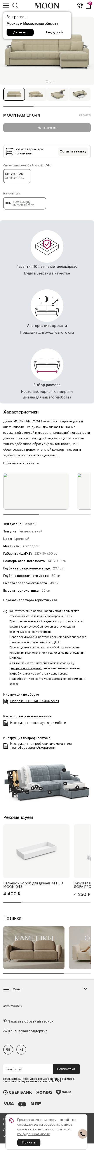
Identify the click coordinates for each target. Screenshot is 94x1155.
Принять (28, 1142)
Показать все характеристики (30, 600)
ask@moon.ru (12, 1005)
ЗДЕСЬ (56, 642)
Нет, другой (54, 32)
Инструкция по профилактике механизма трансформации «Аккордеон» (41, 745)
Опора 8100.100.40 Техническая (34, 701)
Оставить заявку (73, 151)
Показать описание (18, 463)
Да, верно (20, 32)
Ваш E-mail (13, 1069)
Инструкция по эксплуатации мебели (38, 723)
